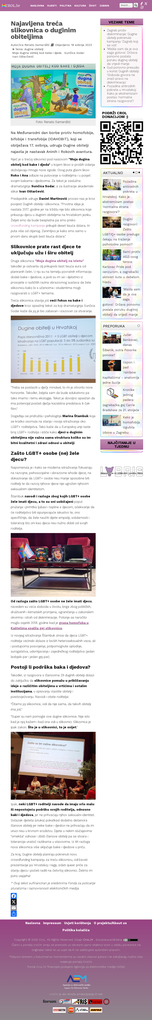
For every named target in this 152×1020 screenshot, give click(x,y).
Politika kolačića (76, 930)
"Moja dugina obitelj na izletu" (59, 261)
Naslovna (32, 923)
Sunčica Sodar (74, 53)
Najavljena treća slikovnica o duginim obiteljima (43, 30)
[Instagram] (142, 7)
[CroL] (11, 5)
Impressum (52, 923)
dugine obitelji (33, 49)
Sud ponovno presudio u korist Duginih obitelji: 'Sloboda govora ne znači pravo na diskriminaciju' (123, 75)
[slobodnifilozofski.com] (81, 1009)
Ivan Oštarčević (23, 56)
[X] (146, 4)
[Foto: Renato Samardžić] (53, 90)
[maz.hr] (106, 1001)
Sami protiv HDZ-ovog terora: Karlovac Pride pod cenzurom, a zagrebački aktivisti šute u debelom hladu (121, 267)
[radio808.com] (71, 1009)
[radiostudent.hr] (59, 1009)
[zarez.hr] (96, 1009)
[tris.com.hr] (79, 1001)
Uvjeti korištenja (77, 923)
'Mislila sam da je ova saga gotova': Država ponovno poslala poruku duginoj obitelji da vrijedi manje (122, 56)
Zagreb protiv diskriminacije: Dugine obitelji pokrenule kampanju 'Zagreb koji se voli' (122, 37)
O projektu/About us (110, 923)
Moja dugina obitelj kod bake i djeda (37, 53)
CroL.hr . (89, 939)
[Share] (53, 914)
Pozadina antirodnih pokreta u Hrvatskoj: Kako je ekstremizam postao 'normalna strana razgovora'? (122, 93)
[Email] (53, 908)
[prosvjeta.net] (65, 1001)
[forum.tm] (50, 1001)
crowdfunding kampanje (28, 225)
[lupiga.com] (95, 1001)
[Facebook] (142, 4)
